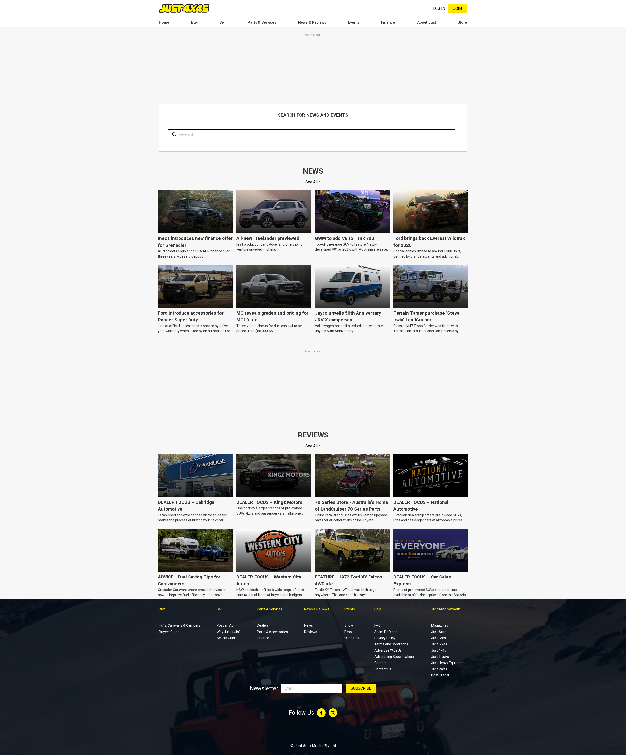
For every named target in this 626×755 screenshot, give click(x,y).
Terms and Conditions (391, 644)
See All (311, 182)
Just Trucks (440, 657)
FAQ (377, 625)
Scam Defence (385, 632)
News (308, 625)
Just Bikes (439, 644)
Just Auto (438, 632)
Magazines (439, 625)
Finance (388, 22)
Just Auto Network (445, 609)
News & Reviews (312, 22)
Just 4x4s (438, 650)
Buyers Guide (169, 632)
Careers (380, 663)
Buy (194, 22)
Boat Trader (440, 675)
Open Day (351, 638)
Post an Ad (225, 625)
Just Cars (438, 638)
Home (164, 22)
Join (457, 8)
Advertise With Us (388, 650)
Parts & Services (262, 22)
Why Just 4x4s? (229, 632)
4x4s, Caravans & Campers (179, 625)
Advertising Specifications (394, 657)
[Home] (184, 8)
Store (462, 22)
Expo (348, 632)
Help (377, 609)
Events (353, 22)
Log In (439, 8)
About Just (426, 22)
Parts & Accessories (272, 632)
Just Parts (439, 669)
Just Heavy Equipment (448, 663)
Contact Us (382, 669)
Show (348, 625)
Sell (222, 22)
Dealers (263, 625)
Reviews (310, 632)
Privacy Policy (384, 638)
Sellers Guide (227, 638)
